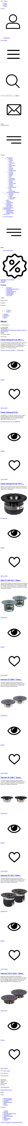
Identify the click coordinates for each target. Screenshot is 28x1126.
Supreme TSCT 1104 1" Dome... (12, 973)
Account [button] (2, 8)
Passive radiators (11, 187)
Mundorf (11, 174)
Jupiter (10, 196)
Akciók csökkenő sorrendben (7, 330)
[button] (14, 22)
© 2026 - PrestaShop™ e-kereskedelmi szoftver (11, 1122)
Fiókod (2, 1092)
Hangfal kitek (8, 202)
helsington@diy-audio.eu (6, 1089)
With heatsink (9, 211)
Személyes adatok (7, 1098)
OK (2, 297)
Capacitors (9, 193)
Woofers (9, 159)
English (5, 3)
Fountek (11, 184)
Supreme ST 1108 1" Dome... (11, 777)
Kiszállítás (5, 1112)
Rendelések (6, 1101)
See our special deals (8, 216)
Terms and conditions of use (9, 1113)
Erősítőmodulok (7, 209)
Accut (10, 189)
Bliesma (11, 182)
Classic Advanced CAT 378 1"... (12, 484)
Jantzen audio (12, 197)
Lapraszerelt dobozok (8, 207)
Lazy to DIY (6, 214)
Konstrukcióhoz (8, 210)
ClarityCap (11, 198)
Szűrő (2, 332)
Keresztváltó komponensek (11, 192)
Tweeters (9, 171)
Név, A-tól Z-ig (4, 328)
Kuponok (5, 1104)
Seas (10, 164)
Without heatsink (10, 212)
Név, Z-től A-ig (4, 331)
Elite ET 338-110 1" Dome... (11, 580)
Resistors (8, 201)
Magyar (5, 4)
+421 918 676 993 (5, 1087)
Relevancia (16, 330)
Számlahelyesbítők (7, 1102)
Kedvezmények (7, 1114)
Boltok (5, 1117)
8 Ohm (8, 311)
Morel (10, 161)
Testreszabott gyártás (8, 1116)
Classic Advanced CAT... (9, 412)
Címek (4, 1103)
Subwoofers (9, 206)
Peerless (11, 169)
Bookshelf (8, 203)
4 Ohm (8, 310)
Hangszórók (7, 157)
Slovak (5, 6)
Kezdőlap (3, 282)
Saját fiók (5, 1120)
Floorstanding (9, 205)
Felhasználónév (6, 1118)
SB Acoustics (12, 165)
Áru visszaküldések (7, 1099)
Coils (7, 200)
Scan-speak (11, 162)
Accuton (11, 160)
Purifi (10, 166)
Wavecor (11, 168)
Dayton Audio (12, 170)
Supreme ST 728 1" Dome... (11, 875)
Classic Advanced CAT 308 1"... (12, 340)
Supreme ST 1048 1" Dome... (11, 679)
